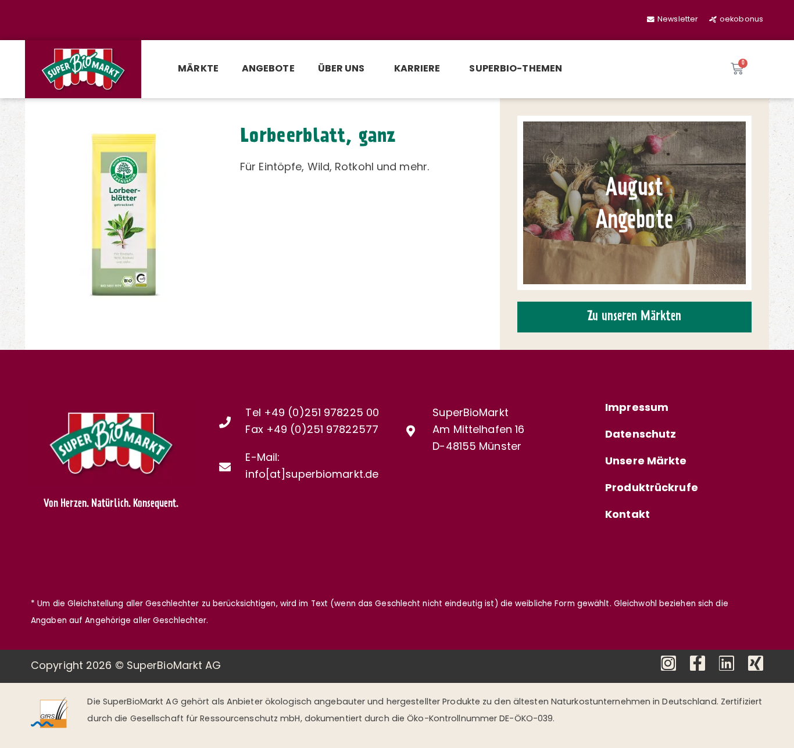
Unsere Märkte (645, 462)
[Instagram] (668, 663)
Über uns (341, 69)
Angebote (268, 69)
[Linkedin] (726, 663)
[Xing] (755, 663)
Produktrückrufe (651, 489)
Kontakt (627, 515)
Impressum (636, 408)
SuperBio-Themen (515, 69)
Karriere (417, 69)
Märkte (198, 69)
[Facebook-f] (697, 663)
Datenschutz (640, 435)
